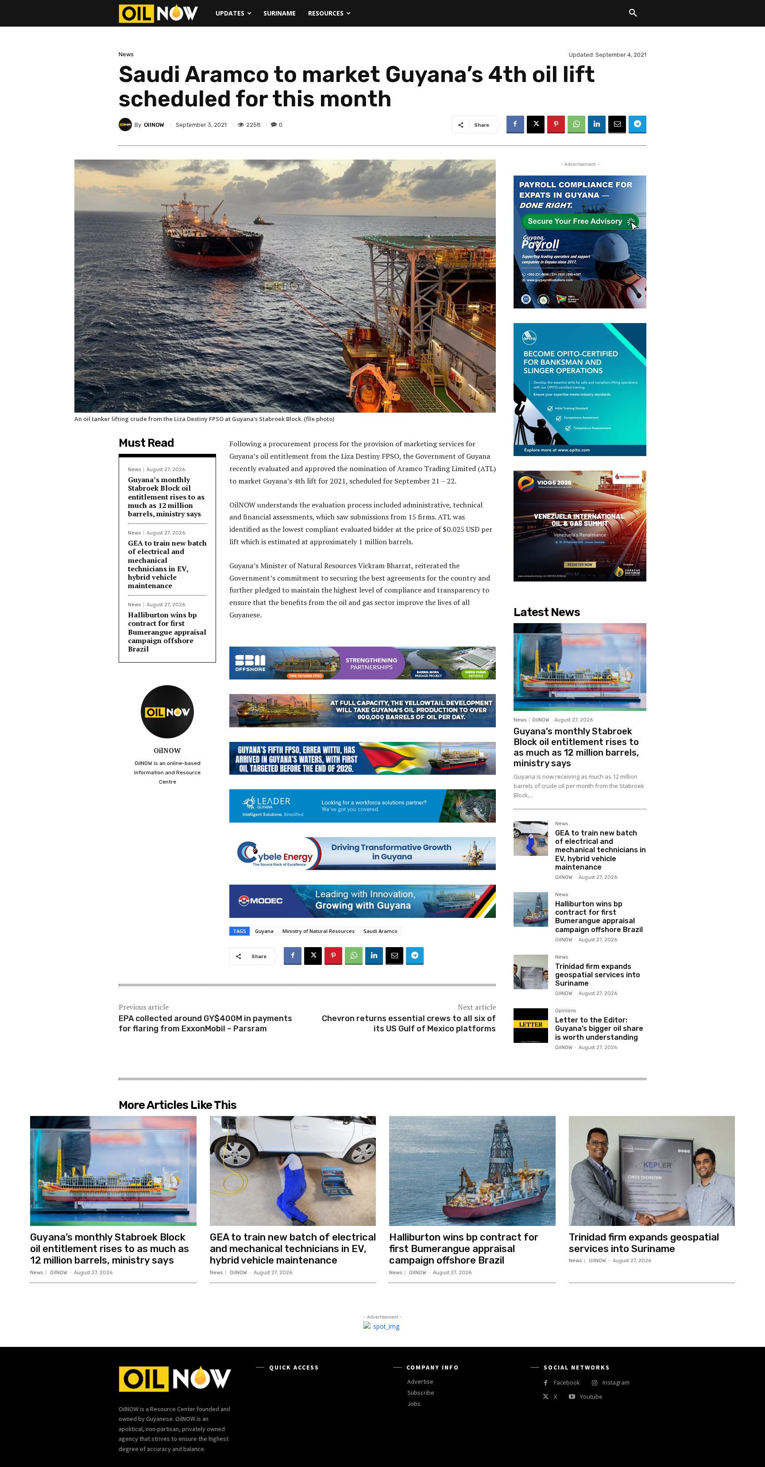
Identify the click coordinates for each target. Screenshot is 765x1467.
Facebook (567, 1382)
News (126, 54)
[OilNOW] (127, 124)
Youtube (591, 1397)
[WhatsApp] (576, 124)
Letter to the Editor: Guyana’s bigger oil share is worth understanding (599, 1028)
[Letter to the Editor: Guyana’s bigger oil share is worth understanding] (531, 1025)
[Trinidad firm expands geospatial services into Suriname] (531, 972)
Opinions (565, 1011)
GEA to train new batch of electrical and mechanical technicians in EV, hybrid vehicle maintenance (167, 564)
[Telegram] (637, 124)
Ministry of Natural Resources (318, 931)
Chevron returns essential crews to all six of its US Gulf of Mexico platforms (409, 1024)
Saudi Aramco (380, 931)
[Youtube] (571, 1396)
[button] (633, 13)
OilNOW (154, 125)
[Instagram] (594, 1383)
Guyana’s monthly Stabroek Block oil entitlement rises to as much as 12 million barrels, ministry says (166, 497)
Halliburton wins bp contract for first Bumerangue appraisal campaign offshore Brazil (167, 632)
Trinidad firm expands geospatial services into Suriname (597, 974)
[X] (536, 124)
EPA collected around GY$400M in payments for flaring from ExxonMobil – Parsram (205, 1024)
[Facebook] (515, 124)
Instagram (616, 1382)
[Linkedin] (597, 124)
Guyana (264, 931)
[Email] (617, 124)
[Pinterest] (556, 124)
